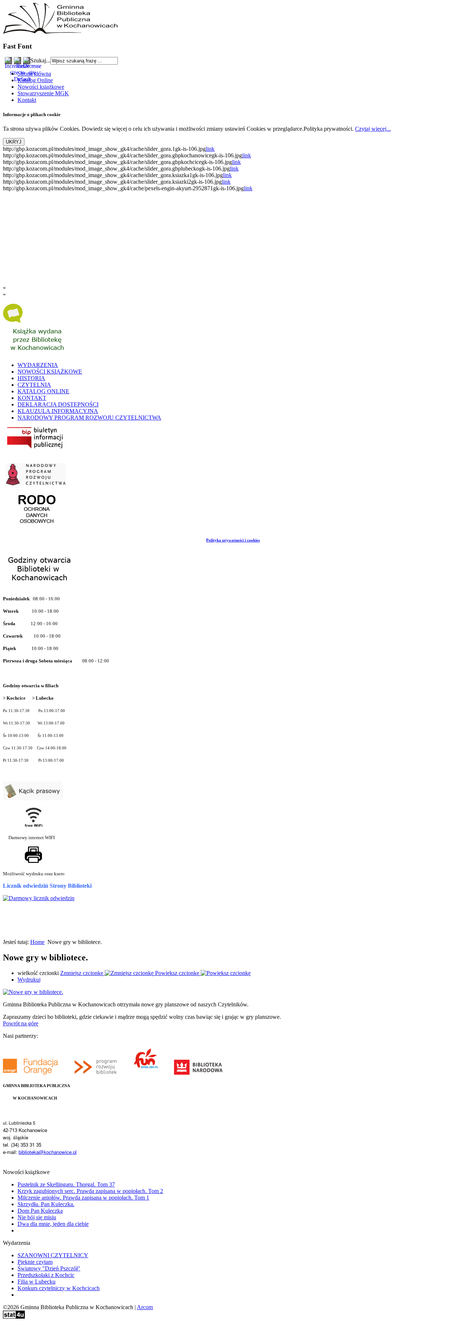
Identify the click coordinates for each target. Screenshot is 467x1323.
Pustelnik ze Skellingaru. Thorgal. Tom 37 (66, 1184)
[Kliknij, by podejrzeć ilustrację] (33, 992)
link (210, 149)
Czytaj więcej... (373, 129)
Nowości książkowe (41, 87)
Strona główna (34, 73)
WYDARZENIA (38, 365)
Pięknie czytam (35, 1262)
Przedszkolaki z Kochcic (46, 1275)
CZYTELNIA (34, 385)
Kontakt (27, 100)
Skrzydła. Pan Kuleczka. (46, 1204)
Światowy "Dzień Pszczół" (49, 1268)
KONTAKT (32, 398)
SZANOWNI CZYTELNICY (53, 1255)
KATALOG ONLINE (43, 391)
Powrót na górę (20, 1023)
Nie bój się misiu (37, 1217)
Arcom (145, 1307)
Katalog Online (35, 80)
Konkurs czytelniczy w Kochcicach (59, 1288)
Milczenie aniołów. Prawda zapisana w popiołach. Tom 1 (83, 1197)
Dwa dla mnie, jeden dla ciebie (53, 1224)
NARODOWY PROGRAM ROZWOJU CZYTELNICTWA (89, 417)
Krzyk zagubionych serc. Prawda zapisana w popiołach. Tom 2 (90, 1191)
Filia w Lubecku (36, 1281)
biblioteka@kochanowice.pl (48, 1151)
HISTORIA (31, 378)
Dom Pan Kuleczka (40, 1211)
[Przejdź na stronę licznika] (38, 898)
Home (37, 942)
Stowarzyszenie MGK (43, 93)
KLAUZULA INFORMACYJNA (58, 411)
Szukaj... (40, 60)
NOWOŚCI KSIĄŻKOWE (50, 371)
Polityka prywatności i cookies (233, 540)
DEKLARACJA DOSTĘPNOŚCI (58, 404)
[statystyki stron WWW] (14, 1317)
